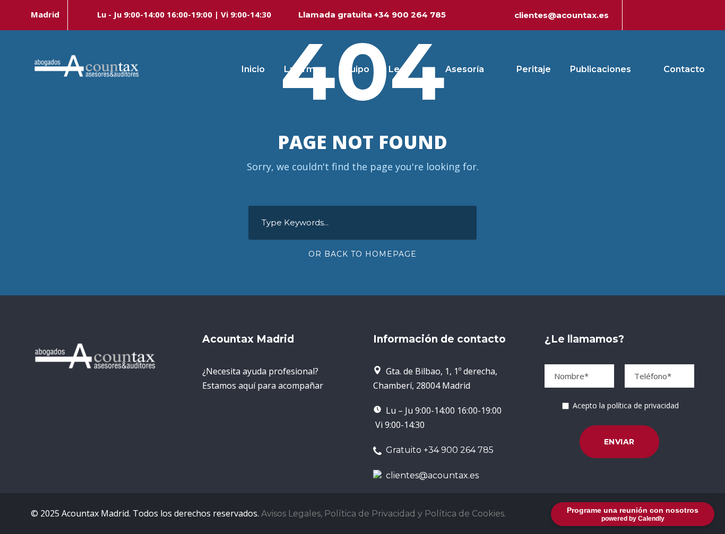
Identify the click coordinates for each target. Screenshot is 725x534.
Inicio (253, 69)
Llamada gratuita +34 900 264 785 (372, 15)
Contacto (684, 69)
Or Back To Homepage (362, 254)
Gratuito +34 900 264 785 (438, 450)
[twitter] (673, 15)
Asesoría (464, 69)
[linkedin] (655, 15)
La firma (302, 69)
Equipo (354, 69)
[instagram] (691, 15)
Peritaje (533, 69)
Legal (401, 69)
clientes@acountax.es (561, 15)
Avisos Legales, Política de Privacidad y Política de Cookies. (383, 514)
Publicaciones (600, 69)
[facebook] (637, 15)
